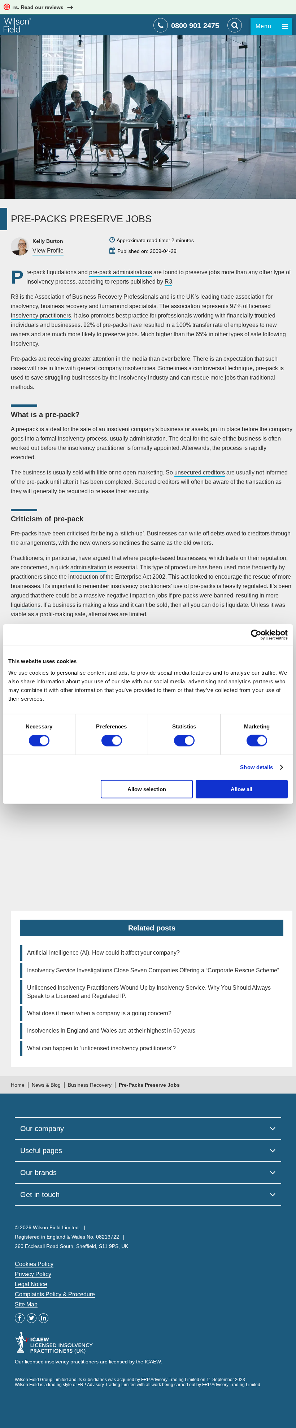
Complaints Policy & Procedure (55, 1294)
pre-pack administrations (120, 272)
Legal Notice (31, 1284)
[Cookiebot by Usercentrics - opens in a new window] (256, 635)
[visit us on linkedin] (43, 1318)
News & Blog (46, 1085)
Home (18, 1085)
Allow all (241, 789)
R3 (168, 282)
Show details (256, 767)
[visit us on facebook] (20, 1318)
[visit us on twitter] (31, 1318)
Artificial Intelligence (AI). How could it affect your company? (103, 953)
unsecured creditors (199, 472)
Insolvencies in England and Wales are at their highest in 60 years (111, 1031)
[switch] (111, 740)
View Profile (48, 251)
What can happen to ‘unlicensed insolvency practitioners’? (101, 1048)
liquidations (25, 605)
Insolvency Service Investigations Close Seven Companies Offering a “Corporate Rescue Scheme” (153, 970)
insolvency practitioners (41, 315)
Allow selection (146, 789)
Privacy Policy (33, 1274)
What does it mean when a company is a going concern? (99, 1013)
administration (88, 567)
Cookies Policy (34, 1264)
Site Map (26, 1304)
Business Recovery (90, 1085)
